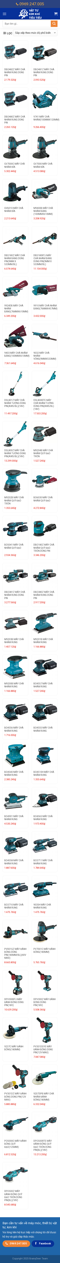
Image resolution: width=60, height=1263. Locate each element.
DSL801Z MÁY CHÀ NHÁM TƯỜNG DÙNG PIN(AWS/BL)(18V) (15, 403)
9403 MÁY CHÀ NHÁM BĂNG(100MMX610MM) (17, 354)
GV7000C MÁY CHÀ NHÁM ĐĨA (14, 165)
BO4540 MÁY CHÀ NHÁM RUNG (14, 773)
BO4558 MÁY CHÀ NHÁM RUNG (14, 862)
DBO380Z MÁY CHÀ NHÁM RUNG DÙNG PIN (44, 595)
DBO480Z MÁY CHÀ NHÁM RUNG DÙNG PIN (14, 119)
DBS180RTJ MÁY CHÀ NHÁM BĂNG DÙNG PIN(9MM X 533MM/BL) (43, 260)
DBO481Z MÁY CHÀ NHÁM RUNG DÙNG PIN (44, 72)
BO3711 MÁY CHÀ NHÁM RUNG (43, 862)
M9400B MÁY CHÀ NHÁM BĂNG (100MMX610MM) (43, 211)
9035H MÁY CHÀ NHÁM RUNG (42, 906)
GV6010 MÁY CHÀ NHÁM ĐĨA (13, 209)
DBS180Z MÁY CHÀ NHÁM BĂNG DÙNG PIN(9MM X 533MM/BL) (14, 260)
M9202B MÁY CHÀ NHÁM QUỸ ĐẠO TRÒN (14, 500)
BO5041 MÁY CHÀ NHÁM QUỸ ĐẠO (14, 546)
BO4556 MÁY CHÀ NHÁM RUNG (14, 729)
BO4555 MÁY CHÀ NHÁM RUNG (43, 729)
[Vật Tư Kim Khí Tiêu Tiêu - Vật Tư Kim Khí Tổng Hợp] (30, 14)
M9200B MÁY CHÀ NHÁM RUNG (14, 685)
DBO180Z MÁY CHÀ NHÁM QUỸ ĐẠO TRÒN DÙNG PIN (44, 547)
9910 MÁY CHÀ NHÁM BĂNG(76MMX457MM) (45, 307)
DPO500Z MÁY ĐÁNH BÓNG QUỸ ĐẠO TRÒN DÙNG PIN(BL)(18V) (13, 1196)
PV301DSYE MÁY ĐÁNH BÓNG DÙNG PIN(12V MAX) (43, 1049)
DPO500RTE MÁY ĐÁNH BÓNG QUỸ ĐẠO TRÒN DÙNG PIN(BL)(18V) (43, 1145)
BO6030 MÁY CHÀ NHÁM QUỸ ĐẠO (43, 499)
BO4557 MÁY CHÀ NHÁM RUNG (43, 685)
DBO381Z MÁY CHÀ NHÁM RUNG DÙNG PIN (14, 595)
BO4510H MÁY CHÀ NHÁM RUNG (44, 773)
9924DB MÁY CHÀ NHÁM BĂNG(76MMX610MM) (16, 308)
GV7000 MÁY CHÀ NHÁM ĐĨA (43, 165)
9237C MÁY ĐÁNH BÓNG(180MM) (13, 1048)
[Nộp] (54, 23)
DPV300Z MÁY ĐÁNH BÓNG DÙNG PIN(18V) (45, 1002)
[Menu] (4, 14)
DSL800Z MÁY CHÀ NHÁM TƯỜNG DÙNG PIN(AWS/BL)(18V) (15, 453)
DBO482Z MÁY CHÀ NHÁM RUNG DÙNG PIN (14, 72)
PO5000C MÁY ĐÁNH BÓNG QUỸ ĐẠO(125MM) (15, 1144)
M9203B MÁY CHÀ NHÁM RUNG (14, 641)
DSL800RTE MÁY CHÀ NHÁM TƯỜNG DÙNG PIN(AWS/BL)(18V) (44, 405)
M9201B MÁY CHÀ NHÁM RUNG (43, 641)
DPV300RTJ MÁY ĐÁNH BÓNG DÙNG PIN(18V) (14, 1002)
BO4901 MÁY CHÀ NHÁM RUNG (14, 818)
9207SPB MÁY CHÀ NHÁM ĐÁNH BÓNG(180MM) (44, 1096)
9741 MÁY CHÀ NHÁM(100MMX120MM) (46, 118)
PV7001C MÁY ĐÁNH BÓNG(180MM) (45, 950)
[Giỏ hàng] (56, 13)
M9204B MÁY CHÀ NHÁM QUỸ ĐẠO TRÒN (43, 453)
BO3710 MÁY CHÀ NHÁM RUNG (14, 906)
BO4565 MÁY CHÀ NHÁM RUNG (43, 818)
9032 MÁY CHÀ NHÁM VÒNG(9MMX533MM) (45, 356)
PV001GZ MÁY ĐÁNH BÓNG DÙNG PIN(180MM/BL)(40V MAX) (15, 953)
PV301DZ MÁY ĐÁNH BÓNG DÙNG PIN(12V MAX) (15, 1096)
